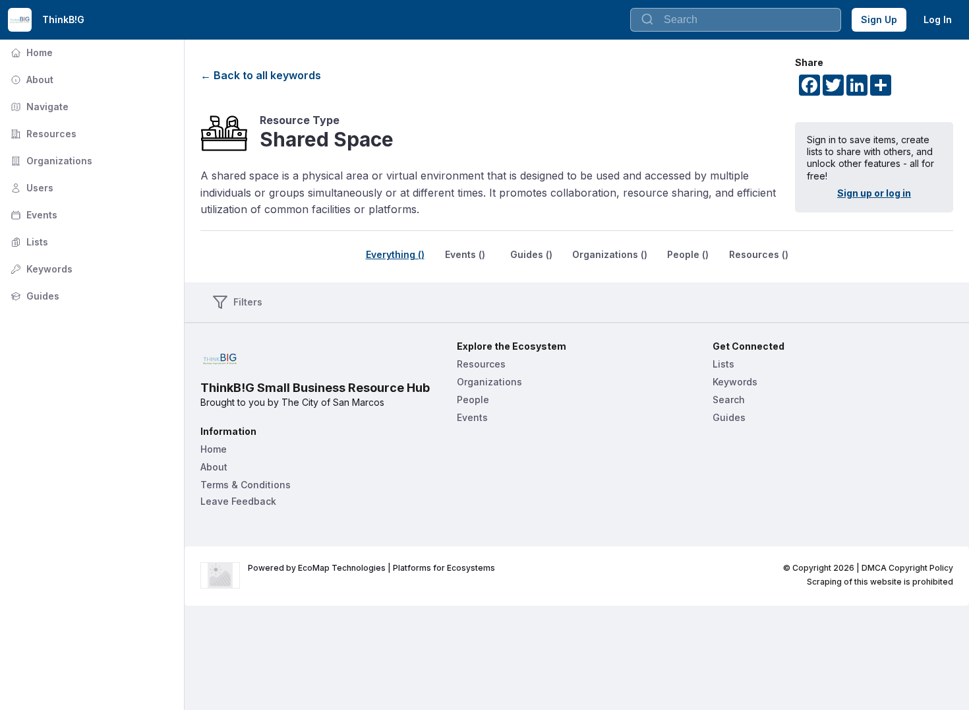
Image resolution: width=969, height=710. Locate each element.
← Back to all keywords (260, 75)
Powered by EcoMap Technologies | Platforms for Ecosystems (371, 568)
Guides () (531, 254)
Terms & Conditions (245, 484)
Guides (33, 296)
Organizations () (609, 254)
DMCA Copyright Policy (907, 568)
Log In (938, 19)
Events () (465, 254)
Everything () (395, 254)
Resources (42, 133)
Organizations (50, 160)
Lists (28, 241)
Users (30, 187)
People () (688, 254)
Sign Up (879, 19)
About (30, 79)
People (473, 399)
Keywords (40, 268)
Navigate (38, 106)
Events (32, 214)
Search (729, 399)
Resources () (758, 254)
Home (30, 52)
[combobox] (735, 20)
